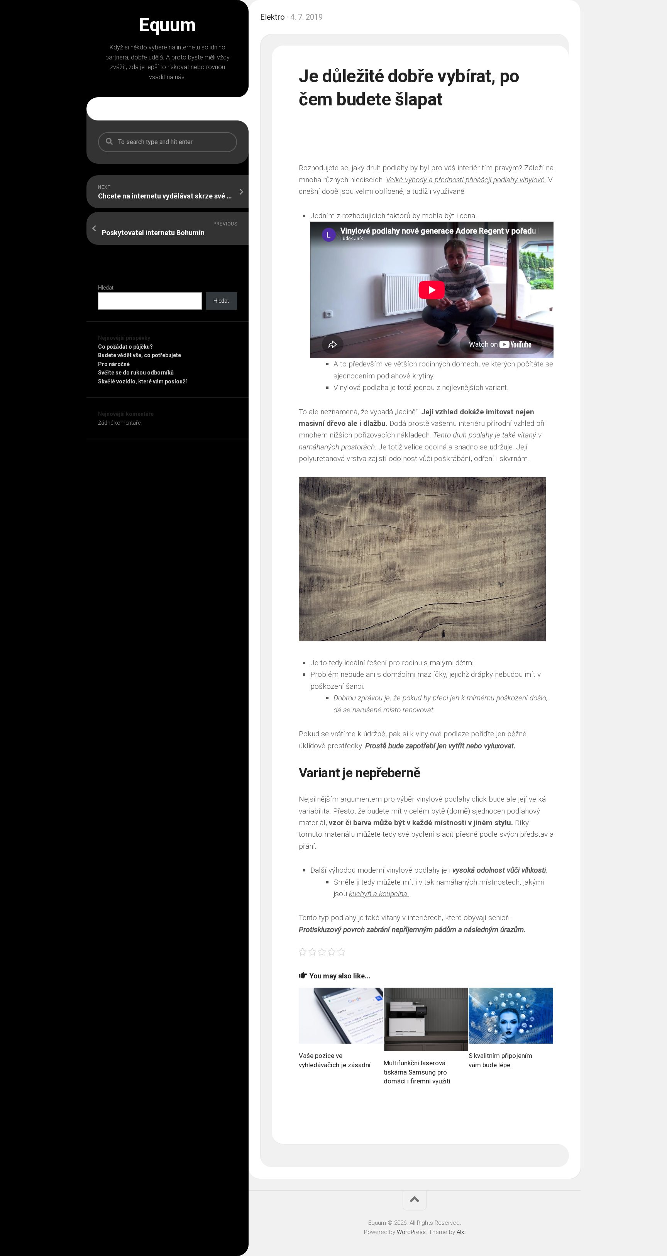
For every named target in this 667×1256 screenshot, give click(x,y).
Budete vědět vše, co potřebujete (139, 355)
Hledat (105, 288)
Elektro (272, 17)
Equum (167, 25)
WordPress (411, 1232)
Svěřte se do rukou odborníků (136, 373)
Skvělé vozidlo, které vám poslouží (142, 381)
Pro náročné (114, 364)
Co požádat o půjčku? (125, 347)
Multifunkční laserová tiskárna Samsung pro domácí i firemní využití (417, 1072)
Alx (460, 1232)
